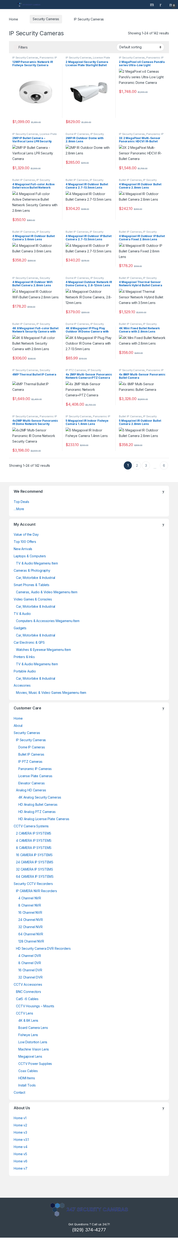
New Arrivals (23, 549)
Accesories (22, 685)
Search (152, 4)
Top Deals (21, 502)
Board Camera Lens (33, 1028)
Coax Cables (28, 1071)
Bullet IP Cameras (23, 180)
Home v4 (20, 1147)
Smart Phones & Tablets (31, 585)
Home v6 (20, 1161)
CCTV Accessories (28, 984)
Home (13, 19)
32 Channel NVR (30, 927)
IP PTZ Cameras (76, 370)
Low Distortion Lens (32, 1042)
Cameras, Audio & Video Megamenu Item (46, 592)
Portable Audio (25, 671)
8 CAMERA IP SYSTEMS (33, 848)
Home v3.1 (21, 1140)
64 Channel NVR (30, 934)
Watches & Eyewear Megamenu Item (43, 650)
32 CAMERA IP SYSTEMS (34, 869)
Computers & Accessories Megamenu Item (47, 621)
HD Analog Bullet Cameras (37, 804)
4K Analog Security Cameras (39, 797)
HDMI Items (26, 1078)
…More (19, 509)
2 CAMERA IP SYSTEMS (33, 833)
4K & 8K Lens (28, 1020)
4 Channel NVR (29, 898)
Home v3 (20, 1132)
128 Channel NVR (31, 941)
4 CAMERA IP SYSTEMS (33, 840)
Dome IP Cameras (77, 134)
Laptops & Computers (30, 556)
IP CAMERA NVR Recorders (36, 891)
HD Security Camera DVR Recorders (43, 948)
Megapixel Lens (30, 1056)
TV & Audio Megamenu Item (37, 563)
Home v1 (20, 1118)
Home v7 (20, 1168)
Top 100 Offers (25, 542)
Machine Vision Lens (33, 1049)
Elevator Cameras (31, 783)
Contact (19, 1092)
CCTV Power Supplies (35, 1064)
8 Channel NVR (29, 905)
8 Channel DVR (29, 963)
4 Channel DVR (29, 956)
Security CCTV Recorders (33, 884)
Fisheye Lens (28, 1035)
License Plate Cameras (35, 776)
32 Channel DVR (30, 977)
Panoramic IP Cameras (35, 769)
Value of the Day (26, 534)
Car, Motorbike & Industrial (35, 578)
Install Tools (27, 1085)
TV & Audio (22, 614)
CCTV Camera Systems (31, 826)
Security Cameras (46, 19)
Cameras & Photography (32, 570)
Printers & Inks (24, 657)
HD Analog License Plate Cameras (43, 819)
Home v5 (20, 1154)
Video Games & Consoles (33, 599)
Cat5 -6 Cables (27, 999)
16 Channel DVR (30, 970)
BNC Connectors (28, 992)
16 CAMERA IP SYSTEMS (34, 855)
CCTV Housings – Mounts (35, 1006)
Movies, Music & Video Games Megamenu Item (51, 693)
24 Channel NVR (30, 920)
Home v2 (20, 1125)
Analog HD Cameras (31, 790)
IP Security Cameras (25, 57)
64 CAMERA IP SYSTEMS (35, 876)
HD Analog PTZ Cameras (37, 812)
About (18, 725)
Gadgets (20, 628)
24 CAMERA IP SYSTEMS (34, 862)
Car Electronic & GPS (29, 642)
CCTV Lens (24, 1013)
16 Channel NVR (30, 912)
